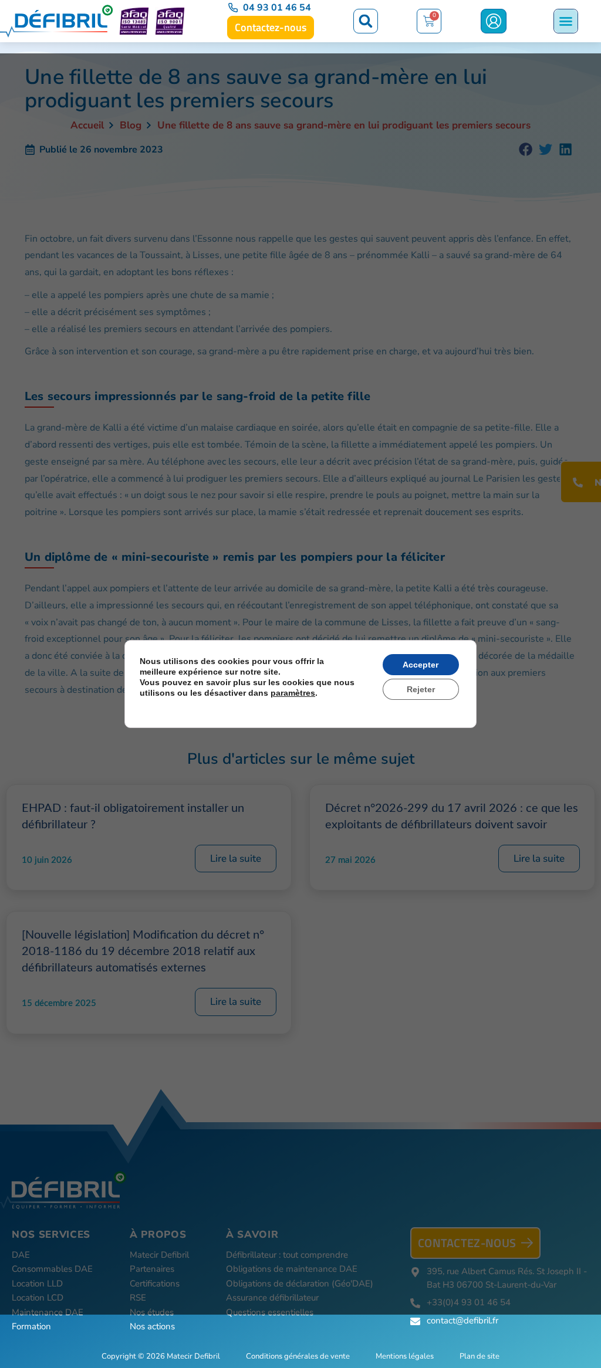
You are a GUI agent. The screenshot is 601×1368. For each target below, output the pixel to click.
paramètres (293, 692)
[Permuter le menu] (565, 21)
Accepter (420, 664)
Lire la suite (235, 858)
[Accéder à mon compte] (494, 21)
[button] (365, 21)
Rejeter (421, 689)
